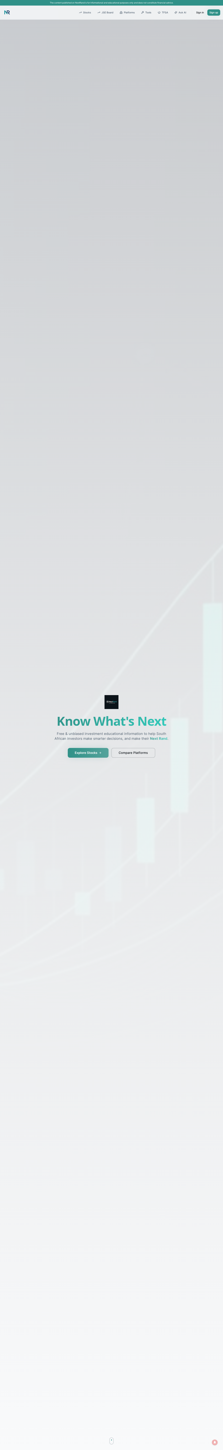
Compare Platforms (133, 753)
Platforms (129, 12)
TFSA (165, 12)
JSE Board (107, 12)
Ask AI (182, 12)
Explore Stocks (86, 753)
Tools (148, 12)
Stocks (87, 12)
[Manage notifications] (215, 1442)
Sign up (213, 12)
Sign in (200, 12)
